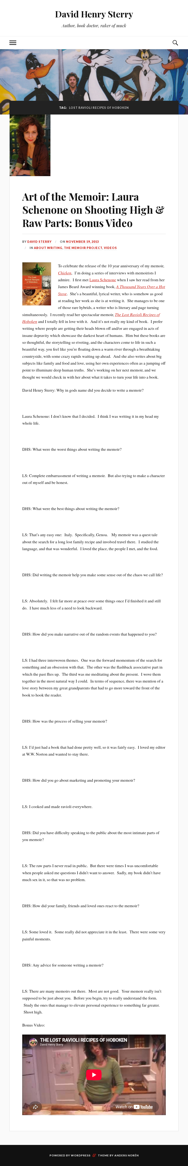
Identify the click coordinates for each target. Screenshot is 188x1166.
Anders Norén (126, 1155)
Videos (110, 248)
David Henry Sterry (94, 14)
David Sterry (39, 241)
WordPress (81, 1155)
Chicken (64, 273)
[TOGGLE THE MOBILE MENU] (12, 42)
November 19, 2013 (82, 241)
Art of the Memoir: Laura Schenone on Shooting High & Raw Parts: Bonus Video (93, 209)
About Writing (48, 248)
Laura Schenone (102, 279)
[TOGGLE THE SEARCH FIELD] (175, 42)
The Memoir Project (83, 248)
